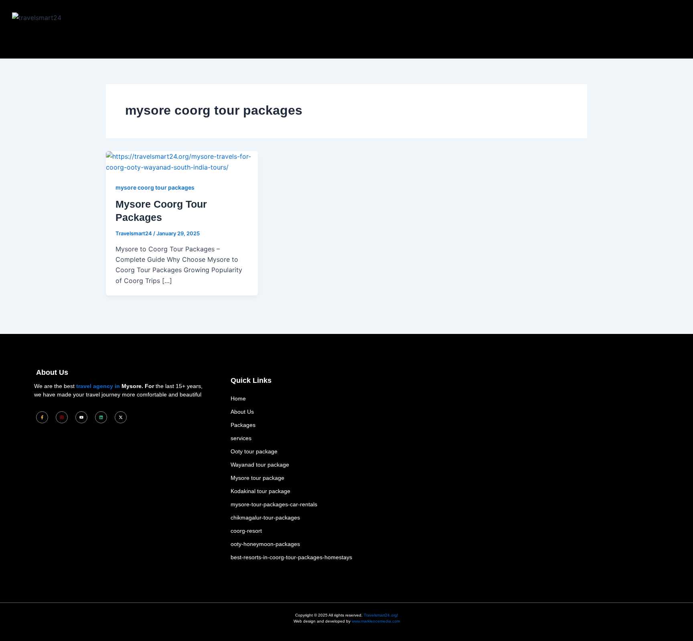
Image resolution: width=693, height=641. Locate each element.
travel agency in (98, 386)
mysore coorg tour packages (155, 187)
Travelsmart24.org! (381, 615)
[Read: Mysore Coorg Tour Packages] (182, 161)
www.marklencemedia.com (376, 621)
